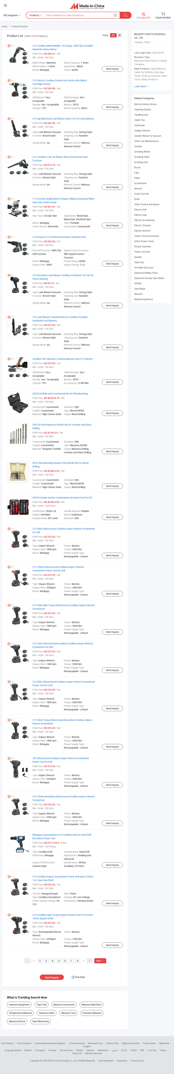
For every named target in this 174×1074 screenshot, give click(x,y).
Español (28, 1050)
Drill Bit (138, 283)
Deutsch (90, 1050)
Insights (87, 1046)
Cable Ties (139, 120)
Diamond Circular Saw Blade (149, 278)
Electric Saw (140, 214)
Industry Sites (112, 1043)
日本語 (134, 1050)
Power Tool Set (142, 251)
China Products (24, 1043)
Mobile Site (164, 1043)
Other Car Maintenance (146, 141)
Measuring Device (143, 299)
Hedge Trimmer (142, 130)
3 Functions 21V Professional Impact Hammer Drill (58, 237)
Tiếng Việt (77, 1053)
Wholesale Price (95, 1043)
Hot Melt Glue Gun (143, 267)
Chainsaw (139, 125)
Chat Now (80, 977)
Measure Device (17, 1021)
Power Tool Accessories (146, 236)
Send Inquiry (112, 68)
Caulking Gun (141, 114)
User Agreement (106, 1060)
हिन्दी (142, 1050)
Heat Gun (139, 262)
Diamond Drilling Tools (146, 272)
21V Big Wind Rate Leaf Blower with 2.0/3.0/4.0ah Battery (63, 118)
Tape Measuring (40, 1021)
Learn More (142, 86)
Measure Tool (68, 1012)
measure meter (47, 1012)
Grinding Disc (141, 162)
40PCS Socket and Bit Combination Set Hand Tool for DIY (62, 497)
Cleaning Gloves (142, 109)
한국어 (124, 1050)
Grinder (138, 146)
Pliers (137, 178)
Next (100, 960)
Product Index (149, 1043)
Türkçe (163, 1050)
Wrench (138, 188)
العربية (114, 1050)
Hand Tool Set (141, 193)
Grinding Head (141, 156)
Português (40, 1050)
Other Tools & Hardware (146, 204)
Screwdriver (140, 183)
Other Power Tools (144, 241)
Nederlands (103, 1050)
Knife (137, 199)
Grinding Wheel (142, 151)
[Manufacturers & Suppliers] (87, 6)
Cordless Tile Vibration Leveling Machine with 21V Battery (62, 358)
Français (52, 1050)
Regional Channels (130, 1043)
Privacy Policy (137, 1060)
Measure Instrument (64, 1004)
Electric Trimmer (142, 225)
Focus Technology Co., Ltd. (64, 1060)
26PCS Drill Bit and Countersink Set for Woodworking (60, 393)
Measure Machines (91, 1004)
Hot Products (7, 1043)
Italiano (79, 1050)
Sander (138, 257)
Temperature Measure (20, 1012)
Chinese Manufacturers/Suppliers (50, 1043)
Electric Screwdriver (144, 220)
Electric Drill (140, 209)
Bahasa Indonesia (93, 1053)
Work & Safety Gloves (145, 104)
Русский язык (66, 1050)
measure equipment (19, 1004)
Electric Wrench (142, 230)
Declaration (122, 1060)
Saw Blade (139, 288)
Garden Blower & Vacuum (147, 135)
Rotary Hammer (142, 246)
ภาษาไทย (152, 1050)
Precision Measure (92, 1012)
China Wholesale (76, 1043)
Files (136, 172)
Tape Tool (42, 1004)
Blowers (138, 293)
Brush (137, 167)
